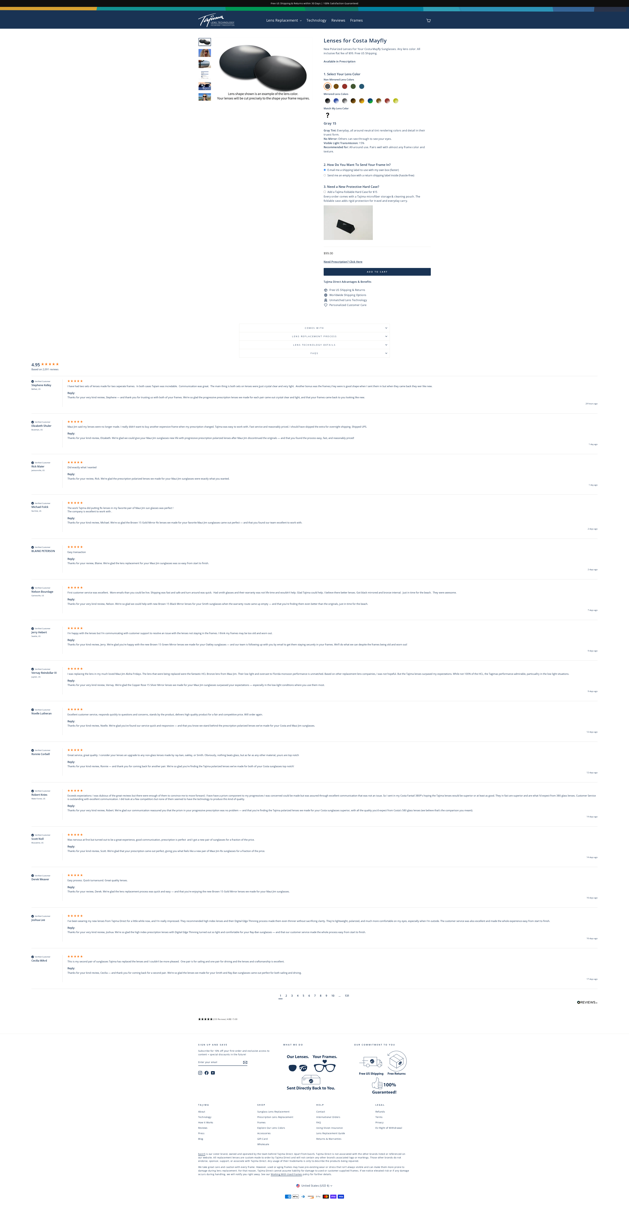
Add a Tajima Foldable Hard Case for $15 (352, 192)
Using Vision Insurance (329, 1127)
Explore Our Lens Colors (271, 1127)
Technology (316, 20)
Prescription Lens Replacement (275, 1117)
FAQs (314, 353)
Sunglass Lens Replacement (273, 1111)
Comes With (314, 327)
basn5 (201, 1153)
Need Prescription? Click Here (343, 262)
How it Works (205, 1122)
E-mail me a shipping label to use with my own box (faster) (363, 170)
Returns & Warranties (328, 1138)
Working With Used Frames (286, 1174)
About (201, 1111)
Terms (379, 1117)
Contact (320, 1111)
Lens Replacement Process (314, 336)
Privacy (379, 1122)
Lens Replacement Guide (330, 1133)
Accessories (264, 1133)
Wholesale (263, 1144)
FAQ (318, 1122)
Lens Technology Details (314, 344)
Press (201, 1133)
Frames (356, 20)
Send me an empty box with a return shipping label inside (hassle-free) (370, 175)
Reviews (338, 20)
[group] (48, 365)
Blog (200, 1138)
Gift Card (262, 1138)
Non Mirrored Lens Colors (339, 79)
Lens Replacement (282, 20)
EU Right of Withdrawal (388, 1127)
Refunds (380, 1111)
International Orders (328, 1117)
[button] (280, 996)
